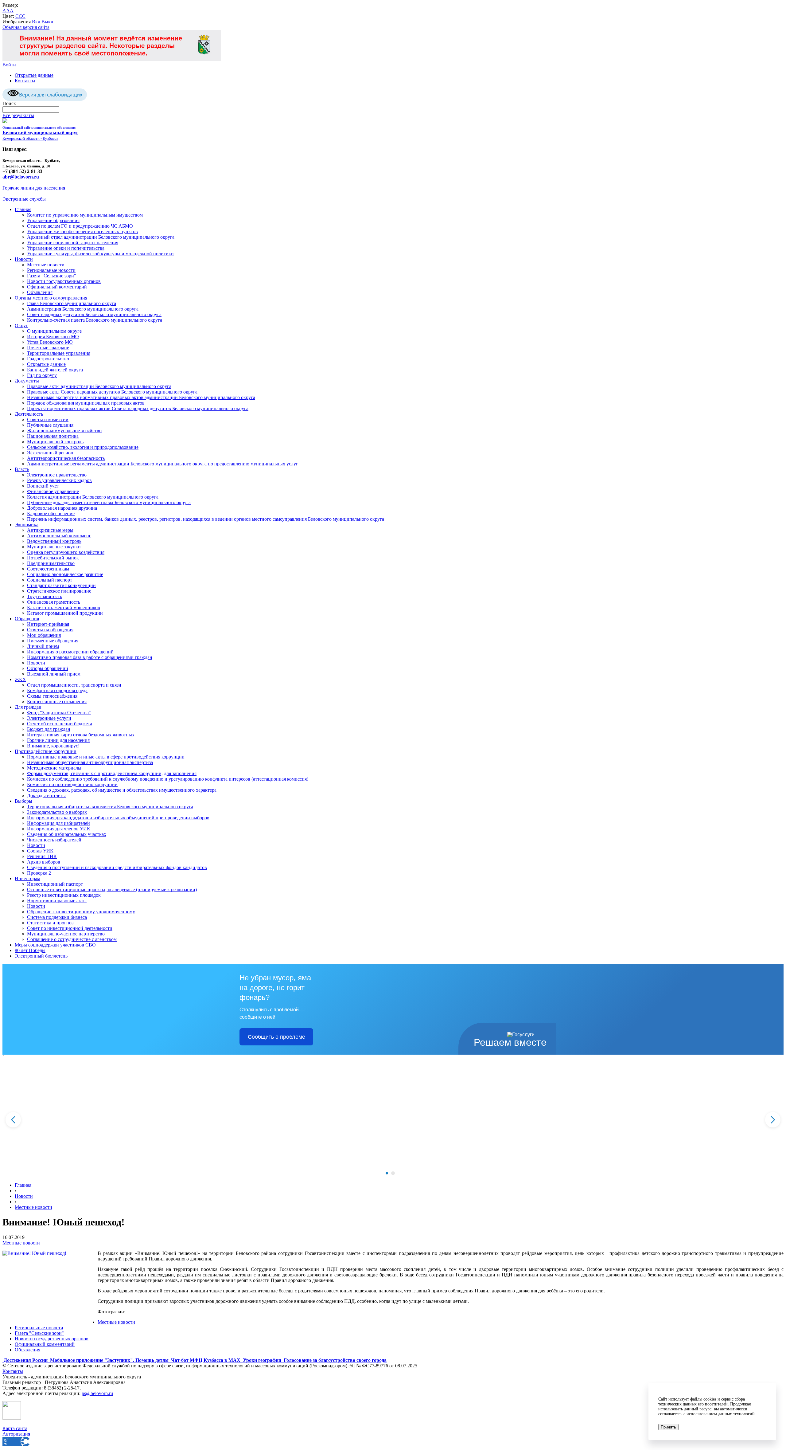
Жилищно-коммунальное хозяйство (64, 430)
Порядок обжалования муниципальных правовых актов (86, 403)
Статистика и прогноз (50, 922)
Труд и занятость (44, 596)
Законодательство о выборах (57, 812)
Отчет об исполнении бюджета (59, 723)
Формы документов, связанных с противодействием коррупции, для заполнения (111, 773)
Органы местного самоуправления (51, 297)
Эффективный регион (50, 452)
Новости (24, 259)
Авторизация (16, 1433)
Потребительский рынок (53, 557)
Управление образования (53, 220)
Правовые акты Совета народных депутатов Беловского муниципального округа (112, 391)
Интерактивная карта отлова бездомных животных (80, 734)
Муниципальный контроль (55, 441)
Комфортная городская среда (57, 690)
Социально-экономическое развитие (65, 574)
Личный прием (43, 646)
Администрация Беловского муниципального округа (82, 309)
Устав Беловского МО (50, 342)
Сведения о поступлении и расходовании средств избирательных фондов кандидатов (117, 867)
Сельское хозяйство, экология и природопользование (82, 447)
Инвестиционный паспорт (55, 884)
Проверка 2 (39, 873)
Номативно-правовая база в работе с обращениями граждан (89, 657)
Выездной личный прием (53, 673)
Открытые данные (34, 75)
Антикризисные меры (50, 530)
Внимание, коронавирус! (53, 745)
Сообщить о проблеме (276, 1037)
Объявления (40, 292)
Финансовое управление (53, 491)
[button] (387, 1173)
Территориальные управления (58, 353)
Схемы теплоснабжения (52, 696)
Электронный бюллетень (41, 955)
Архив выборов (43, 861)
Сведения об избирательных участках (66, 834)
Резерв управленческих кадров (59, 480)
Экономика (26, 524)
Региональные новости (51, 270)
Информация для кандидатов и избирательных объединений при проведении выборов (118, 817)
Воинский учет (43, 485)
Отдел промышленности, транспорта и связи (74, 685)
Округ (21, 325)
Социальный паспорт (49, 579)
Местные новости (45, 264)
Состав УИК (40, 850)
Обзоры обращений (47, 668)
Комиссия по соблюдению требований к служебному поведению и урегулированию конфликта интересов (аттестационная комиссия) (167, 779)
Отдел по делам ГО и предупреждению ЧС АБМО (80, 226)
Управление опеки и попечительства (65, 248)
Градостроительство (48, 358)
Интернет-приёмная (48, 624)
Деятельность (29, 414)
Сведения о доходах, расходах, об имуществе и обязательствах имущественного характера (121, 790)
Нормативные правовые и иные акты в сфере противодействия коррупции (106, 756)
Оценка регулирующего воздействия (65, 552)
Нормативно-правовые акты (57, 900)
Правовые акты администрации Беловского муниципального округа (99, 386)
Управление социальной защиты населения (72, 242)
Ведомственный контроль (54, 541)
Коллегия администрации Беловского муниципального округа (92, 497)
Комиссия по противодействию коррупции (72, 784)
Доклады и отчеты (46, 795)
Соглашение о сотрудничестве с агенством (72, 939)
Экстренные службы (24, 199)
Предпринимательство (51, 563)
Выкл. (47, 21)
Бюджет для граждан (48, 729)
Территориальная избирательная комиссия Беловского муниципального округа (110, 806)
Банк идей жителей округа (55, 369)
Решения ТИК (42, 856)
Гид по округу (42, 375)
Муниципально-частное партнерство (66, 933)
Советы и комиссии (47, 419)
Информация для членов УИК (58, 828)
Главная (23, 209)
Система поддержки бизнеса (57, 917)
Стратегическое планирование (59, 591)
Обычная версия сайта (25, 27)
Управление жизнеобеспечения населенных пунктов (82, 231)
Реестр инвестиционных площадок (64, 895)
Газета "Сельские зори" (51, 275)
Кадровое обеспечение (51, 513)
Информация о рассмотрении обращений (70, 651)
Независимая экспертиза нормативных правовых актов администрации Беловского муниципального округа (141, 397)
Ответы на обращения (50, 629)
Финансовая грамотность (53, 602)
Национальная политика (53, 436)
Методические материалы (54, 767)
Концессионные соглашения (57, 701)
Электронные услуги (49, 718)
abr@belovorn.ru (20, 176)
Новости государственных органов (64, 281)
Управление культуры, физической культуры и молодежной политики (100, 253)
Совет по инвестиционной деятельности (69, 928)
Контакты (25, 80)
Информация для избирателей (58, 823)
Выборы (23, 801)
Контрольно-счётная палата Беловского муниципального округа (94, 320)
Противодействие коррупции (45, 751)
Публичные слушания (50, 425)
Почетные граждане (48, 347)
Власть (22, 469)
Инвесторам (27, 878)
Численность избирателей (54, 839)
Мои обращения (44, 635)
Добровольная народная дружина (62, 508)
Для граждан (28, 707)
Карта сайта (14, 1428)
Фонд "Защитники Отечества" (59, 712)
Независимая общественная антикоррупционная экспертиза (90, 762)
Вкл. (36, 21)
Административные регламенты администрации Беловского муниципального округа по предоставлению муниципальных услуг (162, 463)
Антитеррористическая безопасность (66, 458)
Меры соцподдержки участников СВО (55, 944)
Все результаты (18, 115)
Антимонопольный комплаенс (59, 535)
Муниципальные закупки (54, 546)
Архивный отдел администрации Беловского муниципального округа (100, 237)
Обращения (27, 618)
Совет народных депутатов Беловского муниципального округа (94, 314)
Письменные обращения (52, 640)
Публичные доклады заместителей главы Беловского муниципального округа (109, 502)
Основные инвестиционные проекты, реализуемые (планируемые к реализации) (112, 889)
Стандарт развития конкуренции (61, 585)
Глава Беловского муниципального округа (71, 303)
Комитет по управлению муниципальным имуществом (85, 215)
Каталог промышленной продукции (65, 613)
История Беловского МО (53, 336)
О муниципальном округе (54, 331)
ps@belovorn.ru (97, 1393)
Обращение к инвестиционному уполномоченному (81, 911)
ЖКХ (20, 679)
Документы (27, 380)
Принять (668, 1427)
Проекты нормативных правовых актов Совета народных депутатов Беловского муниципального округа (137, 408)
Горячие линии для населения (33, 187)
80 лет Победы (30, 950)
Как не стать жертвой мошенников (63, 607)
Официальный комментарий (57, 286)
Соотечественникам (48, 568)
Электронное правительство (57, 474)
